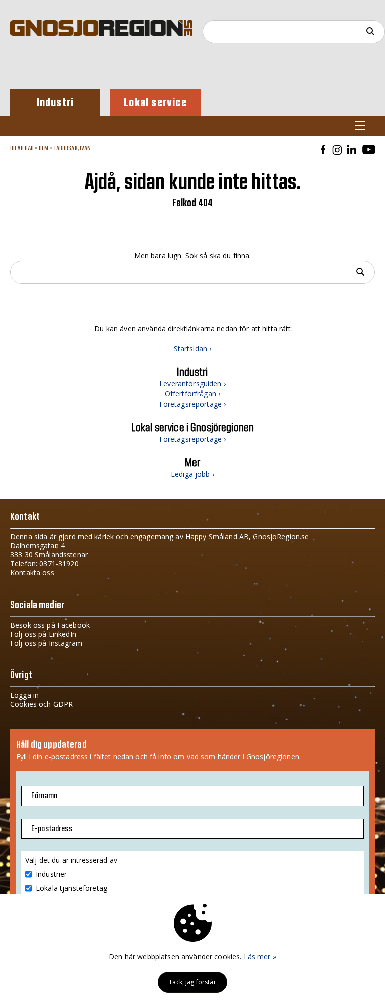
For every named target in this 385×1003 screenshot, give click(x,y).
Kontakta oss (32, 572)
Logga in (24, 695)
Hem (43, 148)
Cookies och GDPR (41, 704)
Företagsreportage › (192, 404)
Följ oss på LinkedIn (43, 634)
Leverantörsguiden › (192, 383)
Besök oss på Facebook (50, 625)
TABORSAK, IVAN (72, 148)
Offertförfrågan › (192, 393)
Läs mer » (260, 956)
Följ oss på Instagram (46, 643)
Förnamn (44, 796)
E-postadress (51, 829)
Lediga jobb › (192, 474)
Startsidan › (193, 348)
